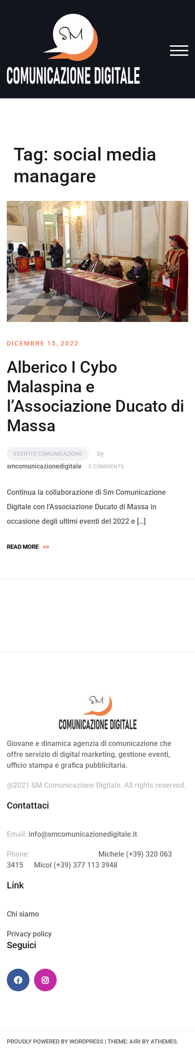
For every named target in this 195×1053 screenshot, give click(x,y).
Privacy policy (29, 934)
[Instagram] (45, 980)
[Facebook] (18, 980)
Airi (135, 1041)
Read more (28, 546)
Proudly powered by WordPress (55, 1041)
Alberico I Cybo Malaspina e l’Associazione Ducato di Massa (95, 397)
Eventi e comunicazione (48, 454)
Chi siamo (23, 914)
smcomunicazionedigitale (44, 466)
